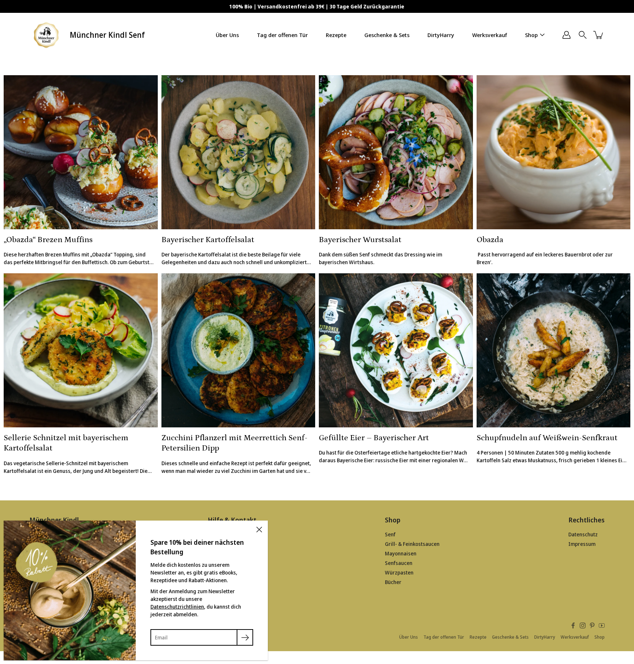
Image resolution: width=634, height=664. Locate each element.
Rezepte (336, 35)
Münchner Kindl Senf (107, 35)
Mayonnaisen (400, 553)
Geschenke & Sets (386, 35)
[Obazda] (554, 152)
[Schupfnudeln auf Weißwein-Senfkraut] (554, 350)
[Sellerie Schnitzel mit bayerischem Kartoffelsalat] (81, 350)
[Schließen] (259, 529)
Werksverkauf (489, 35)
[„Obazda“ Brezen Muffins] (81, 152)
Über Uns (227, 35)
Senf (390, 534)
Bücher (393, 582)
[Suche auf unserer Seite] (583, 35)
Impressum (581, 543)
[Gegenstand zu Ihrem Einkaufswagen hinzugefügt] (599, 35)
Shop (531, 35)
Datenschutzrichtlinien (177, 606)
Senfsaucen (398, 562)
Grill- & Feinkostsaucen (412, 543)
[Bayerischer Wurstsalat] (396, 152)
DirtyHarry (440, 35)
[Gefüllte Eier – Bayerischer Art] (396, 350)
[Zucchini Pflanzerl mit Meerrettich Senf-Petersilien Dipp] (238, 350)
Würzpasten (399, 572)
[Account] (566, 35)
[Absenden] (245, 637)
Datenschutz (583, 534)
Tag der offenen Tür (282, 35)
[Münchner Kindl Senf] (46, 35)
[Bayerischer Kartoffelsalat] (238, 152)
